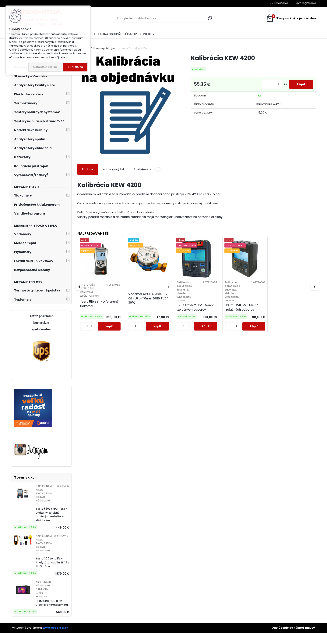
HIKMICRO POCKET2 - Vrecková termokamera (52, 603)
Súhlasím (75, 67)
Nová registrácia (305, 3)
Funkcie (87, 169)
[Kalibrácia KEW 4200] (128, 105)
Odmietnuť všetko (45, 67)
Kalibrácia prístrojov (102, 48)
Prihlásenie (281, 3)
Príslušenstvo (146, 169)
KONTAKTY (147, 34)
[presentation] (79, 287)
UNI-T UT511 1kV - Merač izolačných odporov (241, 307)
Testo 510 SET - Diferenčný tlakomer (99, 304)
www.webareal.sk (55, 628)
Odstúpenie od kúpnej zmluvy (293, 628)
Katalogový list (113, 169)
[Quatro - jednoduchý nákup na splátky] (33, 391)
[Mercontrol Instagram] (31, 444)
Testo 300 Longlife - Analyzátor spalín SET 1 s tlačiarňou (52, 562)
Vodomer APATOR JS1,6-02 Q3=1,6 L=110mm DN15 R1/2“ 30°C (148, 298)
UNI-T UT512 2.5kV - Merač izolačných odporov (195, 307)
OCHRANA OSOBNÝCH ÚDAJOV (115, 34)
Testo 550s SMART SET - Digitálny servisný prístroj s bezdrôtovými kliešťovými (52, 514)
